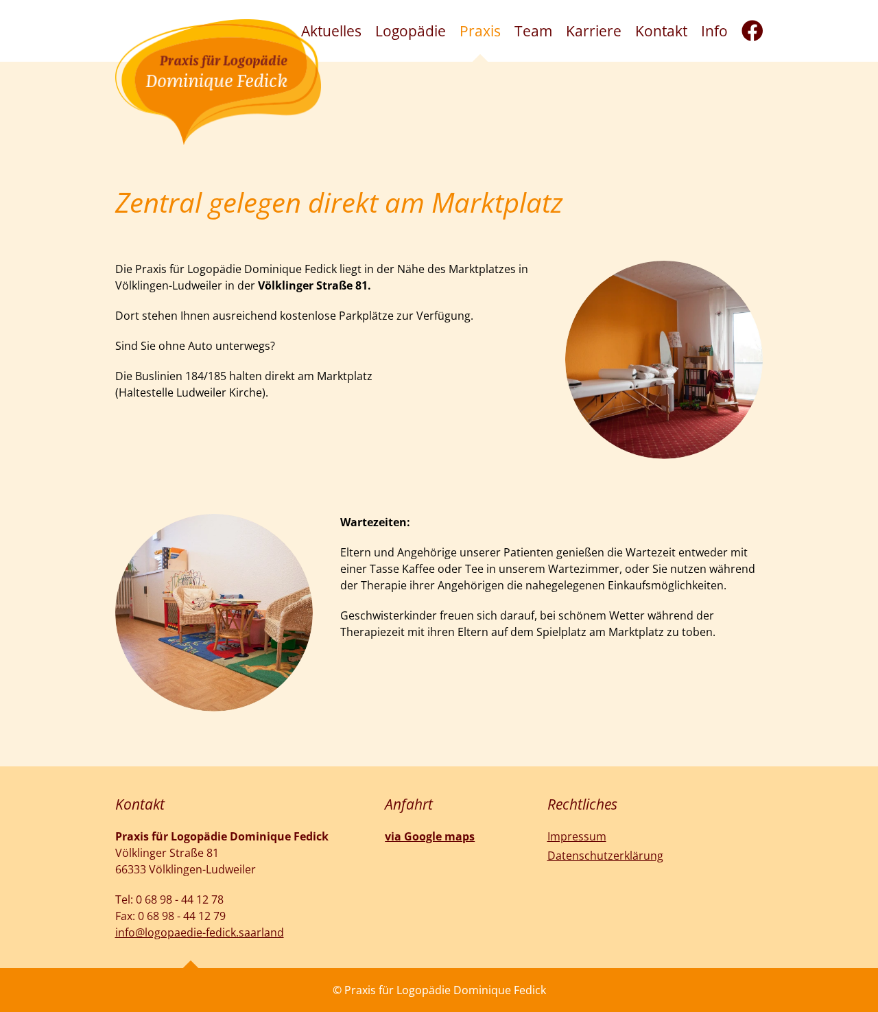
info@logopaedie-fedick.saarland (199, 932)
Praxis (480, 30)
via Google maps (430, 836)
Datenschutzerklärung (605, 855)
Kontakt (661, 30)
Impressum (576, 836)
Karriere (593, 30)
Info (714, 30)
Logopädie (410, 30)
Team (533, 30)
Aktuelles (331, 30)
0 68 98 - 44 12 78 (180, 899)
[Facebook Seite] (752, 31)
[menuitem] (331, 31)
